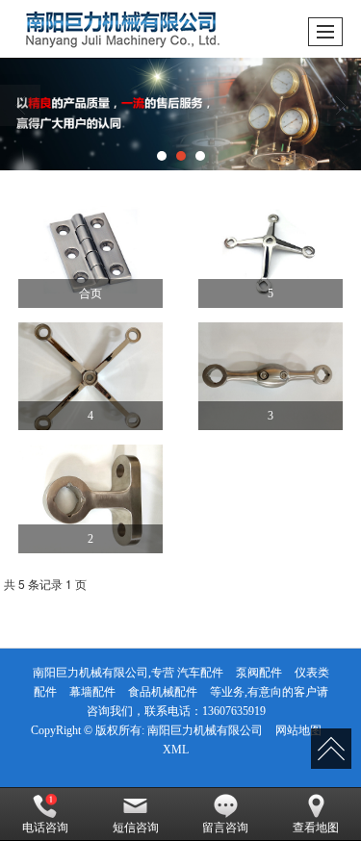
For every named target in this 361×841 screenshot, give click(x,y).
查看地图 (316, 827)
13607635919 (234, 711)
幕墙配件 (92, 692)
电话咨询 (45, 827)
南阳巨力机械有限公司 (205, 730)
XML (176, 749)
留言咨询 (225, 827)
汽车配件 (200, 672)
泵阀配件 (259, 672)
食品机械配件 (162, 692)
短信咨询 (136, 827)
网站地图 (298, 730)
